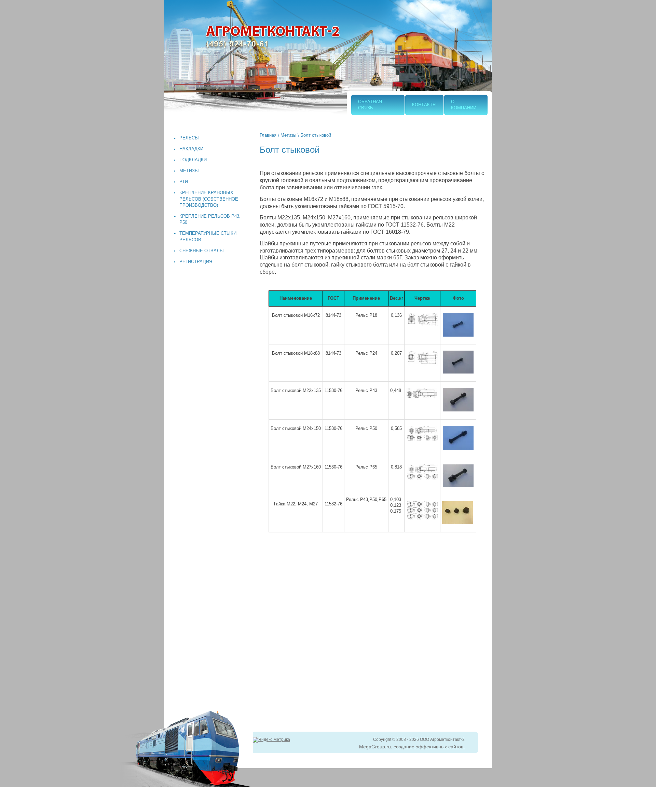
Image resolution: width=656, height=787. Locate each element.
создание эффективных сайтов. (429, 746)
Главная (268, 135)
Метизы (288, 135)
